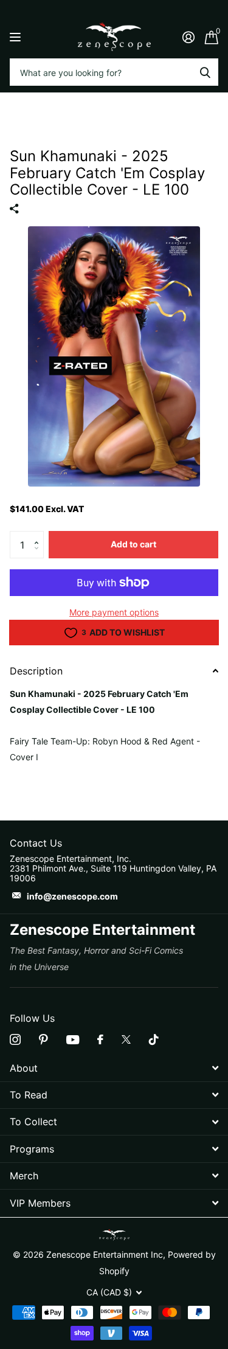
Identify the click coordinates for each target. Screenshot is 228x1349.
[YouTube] (72, 1039)
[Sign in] (188, 37)
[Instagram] (15, 1039)
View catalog (17, 37)
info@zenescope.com (72, 896)
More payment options (114, 612)
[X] (126, 1039)
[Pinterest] (43, 1039)
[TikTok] (154, 1039)
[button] (39, 534)
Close (114, 1068)
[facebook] (100, 1039)
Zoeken (205, 72)
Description (36, 671)
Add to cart (133, 544)
